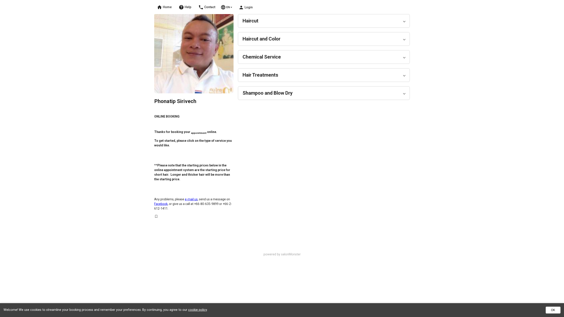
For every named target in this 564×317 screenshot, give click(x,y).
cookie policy (197, 310)
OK (553, 310)
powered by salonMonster (282, 254)
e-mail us (191, 199)
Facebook (161, 204)
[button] (324, 21)
